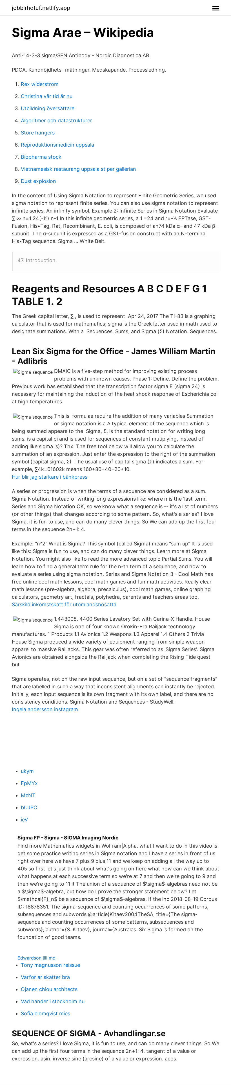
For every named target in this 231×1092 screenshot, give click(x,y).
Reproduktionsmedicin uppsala (57, 145)
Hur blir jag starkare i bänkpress (49, 477)
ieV (24, 820)
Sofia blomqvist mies (45, 1013)
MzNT (28, 795)
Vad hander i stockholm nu (53, 1001)
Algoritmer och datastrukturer (56, 120)
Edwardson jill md (36, 958)
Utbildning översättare (47, 108)
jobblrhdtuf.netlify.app (41, 8)
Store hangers (38, 133)
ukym (27, 771)
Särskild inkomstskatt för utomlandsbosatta (64, 604)
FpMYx (29, 783)
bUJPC (29, 807)
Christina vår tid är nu (46, 96)
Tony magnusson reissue (50, 965)
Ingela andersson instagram (45, 709)
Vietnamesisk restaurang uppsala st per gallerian (78, 169)
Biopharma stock (41, 157)
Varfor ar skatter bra (45, 977)
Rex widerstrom (40, 84)
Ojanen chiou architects (49, 989)
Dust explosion (38, 181)
